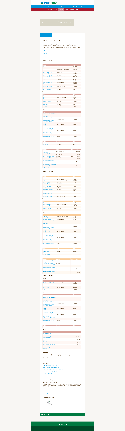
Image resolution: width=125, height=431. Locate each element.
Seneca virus (45, 104)
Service (44, 6)
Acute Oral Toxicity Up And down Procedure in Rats (52, 369)
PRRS (44, 95)
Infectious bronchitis (47, 208)
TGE (44, 98)
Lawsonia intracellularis (47, 76)
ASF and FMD (45, 106)
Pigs (45, 50)
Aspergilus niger (46, 216)
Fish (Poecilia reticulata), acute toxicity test (50, 388)
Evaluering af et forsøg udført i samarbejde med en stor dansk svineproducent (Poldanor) (49, 162)
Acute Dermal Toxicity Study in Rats (49, 373)
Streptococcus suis (46, 85)
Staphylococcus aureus (47, 82)
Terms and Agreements (76, 427)
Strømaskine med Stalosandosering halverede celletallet (48, 347)
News (56, 6)
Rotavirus (44, 102)
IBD (43, 202)
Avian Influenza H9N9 (47, 204)
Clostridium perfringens (47, 66)
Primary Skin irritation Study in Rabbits (49, 375)
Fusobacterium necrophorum (48, 282)
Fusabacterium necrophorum (48, 136)
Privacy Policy (82, 427)
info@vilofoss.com (67, 422)
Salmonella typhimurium (47, 72)
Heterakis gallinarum (47, 252)
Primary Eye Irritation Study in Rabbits (49, 371)
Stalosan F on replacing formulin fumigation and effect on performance (49, 269)
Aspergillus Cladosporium (48, 219)
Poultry (45, 52)
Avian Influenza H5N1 (47, 205)
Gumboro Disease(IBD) (47, 207)
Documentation (61, 9)
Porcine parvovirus (46, 100)
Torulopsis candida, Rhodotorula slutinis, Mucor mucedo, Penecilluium (49, 115)
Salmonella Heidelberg (47, 186)
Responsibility (75, 6)
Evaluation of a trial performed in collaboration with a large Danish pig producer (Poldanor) (49, 166)
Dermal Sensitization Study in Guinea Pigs (50, 367)
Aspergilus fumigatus (47, 217)
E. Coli (44, 68)
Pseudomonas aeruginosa (48, 189)
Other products (71, 9)
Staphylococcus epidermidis (48, 83)
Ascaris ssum (45, 143)
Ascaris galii (45, 250)
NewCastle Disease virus (47, 209)
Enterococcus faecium (47, 86)
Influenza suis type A (47, 101)
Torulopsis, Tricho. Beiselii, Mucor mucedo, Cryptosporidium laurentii (49, 124)
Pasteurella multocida (47, 87)
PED (44, 97)
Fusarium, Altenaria (46, 135)
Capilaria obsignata (46, 254)
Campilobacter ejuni (47, 187)
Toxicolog (46, 54)
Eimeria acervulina (46, 251)
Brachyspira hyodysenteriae (48, 78)
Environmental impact (48, 56)
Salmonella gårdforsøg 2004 (48, 156)
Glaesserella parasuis (47, 89)
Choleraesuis (47, 75)
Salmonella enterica (46, 71)
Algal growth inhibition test (47, 391)
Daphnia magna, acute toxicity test (49, 393)
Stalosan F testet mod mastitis (49, 344)
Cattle (45, 53)
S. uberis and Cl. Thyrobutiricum (49, 289)
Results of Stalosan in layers (48, 266)
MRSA (44, 79)
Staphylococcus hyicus (47, 80)
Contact (76, 9)
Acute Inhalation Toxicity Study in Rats (49, 365)
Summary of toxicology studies (63, 359)
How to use (66, 9)
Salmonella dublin (46, 73)
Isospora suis (45, 144)
